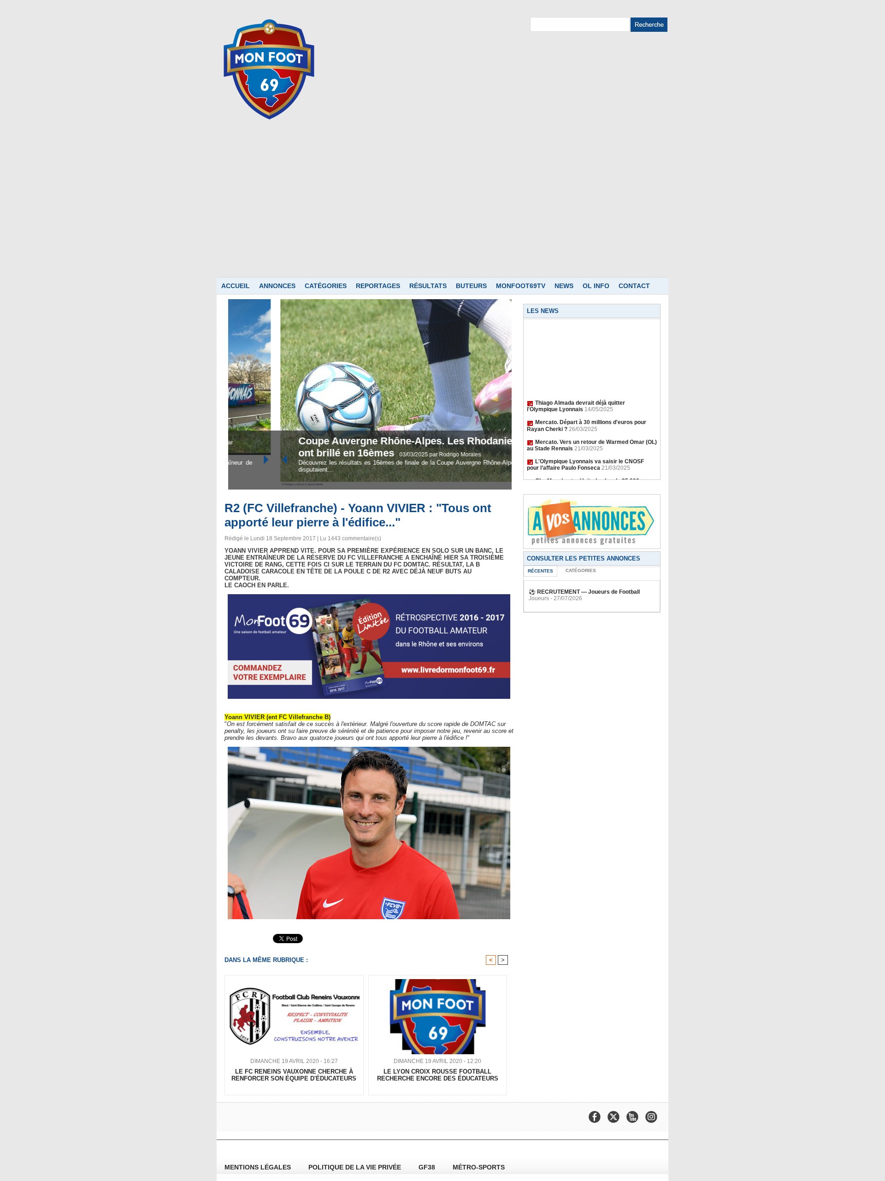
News (564, 285)
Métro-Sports (479, 1167)
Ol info (596, 285)
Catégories (326, 285)
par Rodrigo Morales (408, 454)
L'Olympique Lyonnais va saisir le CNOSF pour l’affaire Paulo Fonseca (585, 455)
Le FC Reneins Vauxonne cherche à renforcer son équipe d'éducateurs (293, 1075)
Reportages (378, 285)
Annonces (277, 285)
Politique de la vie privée (355, 1167)
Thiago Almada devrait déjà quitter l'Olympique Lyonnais (576, 396)
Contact (634, 285)
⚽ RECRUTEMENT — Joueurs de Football (584, 592)
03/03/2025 (367, 454)
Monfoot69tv (520, 285)
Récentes (540, 570)
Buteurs (471, 285)
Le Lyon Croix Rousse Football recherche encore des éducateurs (437, 1075)
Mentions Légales (258, 1167)
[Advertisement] (442, 207)
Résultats (428, 285)
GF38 (428, 1167)
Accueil (235, 285)
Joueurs (539, 598)
